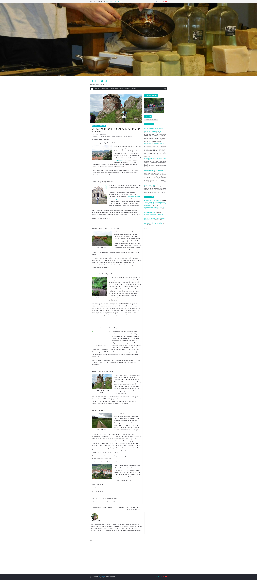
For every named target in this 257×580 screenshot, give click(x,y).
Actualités (97, 88)
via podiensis (130, 136)
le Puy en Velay (103, 136)
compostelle (95, 136)
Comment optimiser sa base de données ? (102, 507)
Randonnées (113, 136)
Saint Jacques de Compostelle (121, 136)
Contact (134, 88)
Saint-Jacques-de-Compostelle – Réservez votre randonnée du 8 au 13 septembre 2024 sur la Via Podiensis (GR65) (155, 204)
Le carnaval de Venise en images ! (151, 200)
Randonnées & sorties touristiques (98, 125)
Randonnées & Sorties (117, 88)
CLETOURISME (99, 81)
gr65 (99, 136)
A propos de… (105, 88)
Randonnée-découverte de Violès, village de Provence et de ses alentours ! (130, 508)
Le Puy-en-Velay (118, 160)
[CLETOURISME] (128, 3)
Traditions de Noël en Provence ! (151, 227)
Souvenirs (127, 88)
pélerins (108, 136)
